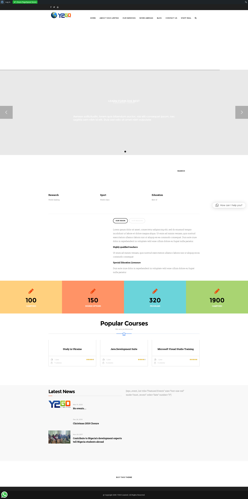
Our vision (120, 221)
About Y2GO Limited (109, 18)
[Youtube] (58, 7)
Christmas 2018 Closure (86, 423)
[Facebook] (50, 7)
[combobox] (89, 171)
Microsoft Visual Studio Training (176, 349)
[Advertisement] (124, 46)
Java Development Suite (124, 349)
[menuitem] (2, 2)
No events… (79, 408)
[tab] (120, 220)
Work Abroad (146, 18)
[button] (228, 205)
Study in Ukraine (72, 349)
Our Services (129, 18)
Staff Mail (186, 18)
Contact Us (171, 18)
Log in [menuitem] (7, 2)
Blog (159, 18)
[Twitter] (54, 7)
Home (93, 18)
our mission (137, 221)
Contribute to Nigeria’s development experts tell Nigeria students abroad (97, 440)
